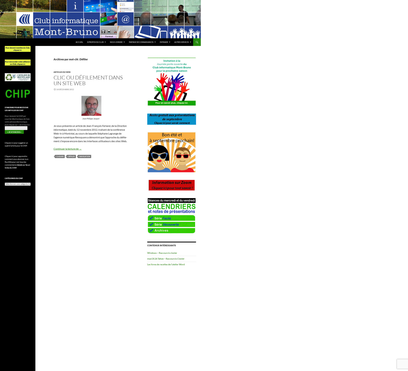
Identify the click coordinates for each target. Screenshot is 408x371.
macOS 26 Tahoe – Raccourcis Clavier (165, 258)
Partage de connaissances (141, 42)
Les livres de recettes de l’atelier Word (166, 264)
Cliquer (60, 156)
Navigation (84, 156)
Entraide (164, 42)
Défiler (71, 156)
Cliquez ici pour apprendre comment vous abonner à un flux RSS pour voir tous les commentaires (18, 162)
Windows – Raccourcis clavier (162, 253)
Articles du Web (62, 72)
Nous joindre (116, 42)
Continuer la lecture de (68, 148)
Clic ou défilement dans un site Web (88, 80)
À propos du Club (95, 42)
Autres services (181, 42)
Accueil (79, 42)
